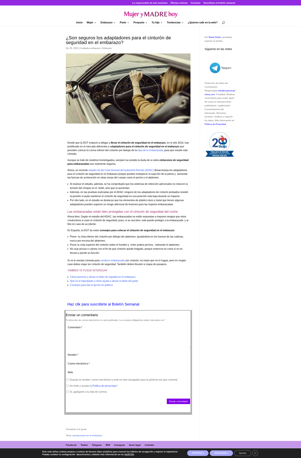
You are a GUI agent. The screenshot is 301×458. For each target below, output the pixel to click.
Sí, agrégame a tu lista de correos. (88, 391)
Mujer (90, 22)
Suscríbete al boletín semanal (219, 3)
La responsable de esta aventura (149, 3)
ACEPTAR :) (198, 453)
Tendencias (174, 22)
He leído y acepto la (94, 385)
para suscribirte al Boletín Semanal (110, 304)
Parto (123, 22)
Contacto (196, 3)
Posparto (138, 22)
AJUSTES (129, 454)
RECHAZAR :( (221, 453)
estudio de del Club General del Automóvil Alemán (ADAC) (121, 170)
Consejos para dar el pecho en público (91, 285)
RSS (108, 445)
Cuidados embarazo (90, 48)
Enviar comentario (178, 401)
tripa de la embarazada (150, 150)
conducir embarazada (112, 260)
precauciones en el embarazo (87, 435)
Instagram (119, 445)
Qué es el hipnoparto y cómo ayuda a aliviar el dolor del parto (104, 281)
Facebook (71, 445)
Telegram (97, 445)
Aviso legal (135, 445)
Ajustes (242, 453)
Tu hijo (156, 22)
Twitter (84, 445)
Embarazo (106, 22)
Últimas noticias (179, 3)
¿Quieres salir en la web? (203, 22)
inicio (79, 22)
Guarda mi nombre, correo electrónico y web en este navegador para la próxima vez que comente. (124, 379)
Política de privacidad (104, 385)
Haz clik (74, 304)
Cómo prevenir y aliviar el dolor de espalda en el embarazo (102, 277)
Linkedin (149, 445)
